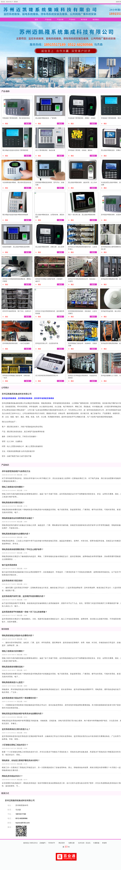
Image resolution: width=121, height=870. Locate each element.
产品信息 (48, 19)
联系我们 (96, 19)
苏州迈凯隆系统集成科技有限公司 (17, 394)
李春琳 (104, 843)
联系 (27, 123)
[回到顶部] (118, 867)
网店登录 (62, 843)
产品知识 (72, 19)
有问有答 (84, 19)
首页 (36, 19)
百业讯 (3, 2)
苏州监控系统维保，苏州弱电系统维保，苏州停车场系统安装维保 (28, 398)
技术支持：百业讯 (84, 843)
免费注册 (71, 843)
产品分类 (60, 19)
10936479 (51, 843)
